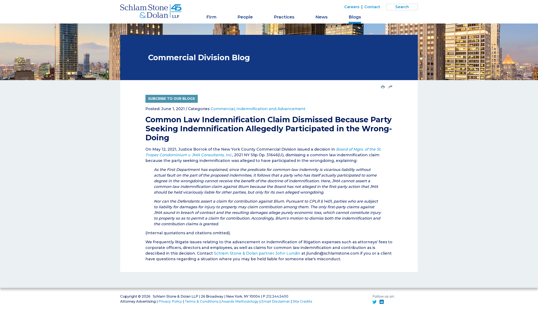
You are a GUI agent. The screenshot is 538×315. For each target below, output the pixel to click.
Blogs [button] (355, 17)
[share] (390, 87)
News (321, 17)
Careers (351, 7)
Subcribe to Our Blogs (171, 99)
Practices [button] (284, 17)
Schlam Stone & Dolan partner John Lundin (257, 253)
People (245, 17)
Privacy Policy (170, 301)
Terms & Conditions (202, 301)
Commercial (223, 109)
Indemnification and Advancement (271, 109)
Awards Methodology (239, 301)
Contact (372, 7)
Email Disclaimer (275, 301)
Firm (211, 17)
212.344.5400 (277, 296)
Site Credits (302, 301)
